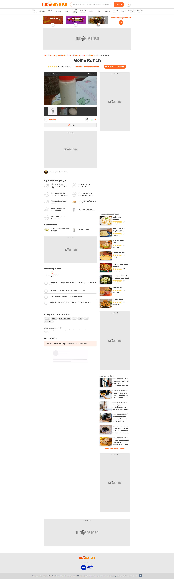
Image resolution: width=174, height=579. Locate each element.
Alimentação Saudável (132, 11)
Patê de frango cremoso (118, 242)
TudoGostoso (48, 55)
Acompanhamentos (64, 318)
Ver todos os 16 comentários (87, 67)
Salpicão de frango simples (120, 265)
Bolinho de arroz (118, 300)
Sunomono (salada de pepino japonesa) (120, 277)
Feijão (80, 318)
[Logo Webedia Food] (87, 567)
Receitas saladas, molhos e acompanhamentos (75, 55)
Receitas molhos (95, 55)
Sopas (91, 11)
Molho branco (48, 321)
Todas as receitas (140, 11)
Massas (99, 11)
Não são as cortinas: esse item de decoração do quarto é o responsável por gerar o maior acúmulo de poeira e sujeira (121, 383)
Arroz (74, 318)
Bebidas (107, 11)
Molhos (47, 318)
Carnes (58, 11)
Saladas (54, 318)
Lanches (123, 11)
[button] (90, 119)
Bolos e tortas (50, 11)
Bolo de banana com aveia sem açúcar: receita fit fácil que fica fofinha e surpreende (120, 442)
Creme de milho (118, 252)
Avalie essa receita (116, 67)
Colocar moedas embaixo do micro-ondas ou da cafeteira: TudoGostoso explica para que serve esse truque (120, 419)
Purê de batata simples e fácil (118, 230)
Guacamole (117, 288)
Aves (66, 11)
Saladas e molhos (83, 11)
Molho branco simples (117, 218)
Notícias (42, 11)
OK (140, 576)
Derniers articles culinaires (115, 449)
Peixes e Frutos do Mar (75, 11)
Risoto (86, 318)
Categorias (56, 55)
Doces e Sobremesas (115, 11)
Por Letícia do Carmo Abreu (59, 172)
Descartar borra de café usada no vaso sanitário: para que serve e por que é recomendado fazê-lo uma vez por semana (120, 430)
